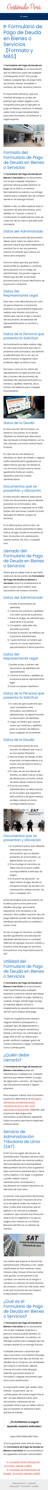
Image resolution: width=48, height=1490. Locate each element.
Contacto (31, 1483)
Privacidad (25, 1486)
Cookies (34, 1486)
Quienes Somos (19, 1483)
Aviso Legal (14, 1486)
